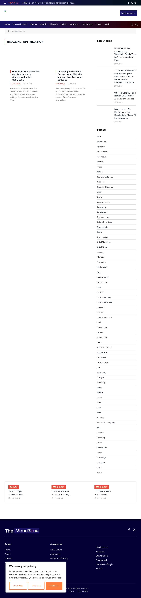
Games (100, 332)
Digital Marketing (104, 242)
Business (100, 182)
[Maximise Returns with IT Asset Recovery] (125, 490)
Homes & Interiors (104, 347)
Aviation (100, 161)
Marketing (60, 84)
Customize (18, 585)
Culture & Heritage (104, 222)
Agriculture (101, 147)
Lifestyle (53, 24)
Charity (100, 197)
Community (101, 207)
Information (101, 357)
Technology (87, 24)
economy (100, 252)
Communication (103, 202)
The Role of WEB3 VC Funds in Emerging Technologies (61, 493)
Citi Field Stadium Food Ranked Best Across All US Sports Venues (125, 96)
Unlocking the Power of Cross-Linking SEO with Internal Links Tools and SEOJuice (70, 75)
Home (10, 31)
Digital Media (102, 247)
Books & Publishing (105, 177)
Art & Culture (102, 151)
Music (99, 402)
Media (99, 387)
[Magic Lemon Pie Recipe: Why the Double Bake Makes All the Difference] (104, 112)
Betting (99, 172)
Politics (63, 24)
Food (99, 322)
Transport (101, 462)
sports (99, 452)
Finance (33, 24)
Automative (101, 157)
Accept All (54, 585)
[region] (36, 577)
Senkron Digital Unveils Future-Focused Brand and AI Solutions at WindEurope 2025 (17, 493)
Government (102, 337)
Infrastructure (102, 362)
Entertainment (20, 24)
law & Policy (101, 372)
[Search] (136, 24)
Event (99, 287)
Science (100, 432)
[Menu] (5, 2)
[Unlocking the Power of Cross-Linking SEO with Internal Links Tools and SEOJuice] (70, 61)
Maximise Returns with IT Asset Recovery (102, 493)
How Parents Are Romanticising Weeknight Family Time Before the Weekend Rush (125, 54)
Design (99, 232)
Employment (102, 267)
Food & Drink (102, 327)
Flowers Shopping (104, 317)
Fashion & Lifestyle (104, 302)
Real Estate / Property (106, 422)
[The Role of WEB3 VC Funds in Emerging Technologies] (82, 490)
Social (99, 442)
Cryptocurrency (103, 217)
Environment (102, 282)
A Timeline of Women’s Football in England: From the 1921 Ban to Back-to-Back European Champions (49, 3)
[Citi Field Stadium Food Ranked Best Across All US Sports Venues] (104, 96)
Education (101, 257)
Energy (99, 272)
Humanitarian (102, 352)
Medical (100, 392)
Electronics (101, 262)
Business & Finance (105, 187)
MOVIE (99, 397)
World (107, 24)
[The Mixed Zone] (21, 13)
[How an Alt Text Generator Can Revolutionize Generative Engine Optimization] (25, 61)
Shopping (101, 437)
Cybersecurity (102, 227)
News (7, 24)
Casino (99, 192)
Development (102, 237)
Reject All (36, 585)
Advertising (101, 141)
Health (43, 24)
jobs (98, 367)
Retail (99, 427)
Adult (99, 136)
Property (74, 24)
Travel (98, 24)
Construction (102, 212)
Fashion (100, 292)
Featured (100, 307)
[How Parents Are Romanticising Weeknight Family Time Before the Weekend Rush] (104, 52)
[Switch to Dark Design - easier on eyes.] (132, 24)
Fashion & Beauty (104, 297)
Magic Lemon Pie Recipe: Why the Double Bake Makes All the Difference (125, 113)
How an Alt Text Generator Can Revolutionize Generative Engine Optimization (26, 75)
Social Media (102, 447)
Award (99, 167)
